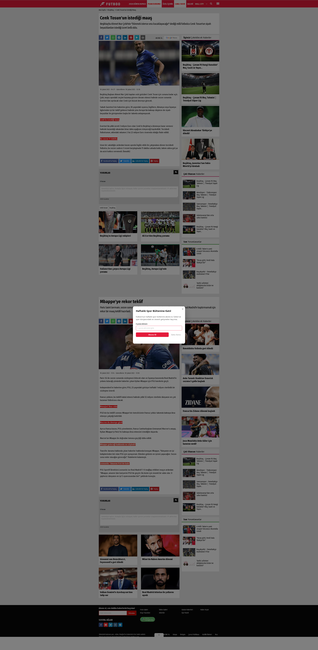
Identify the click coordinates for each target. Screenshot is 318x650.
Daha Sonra (176, 335)
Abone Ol (152, 335)
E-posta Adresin (141, 324)
